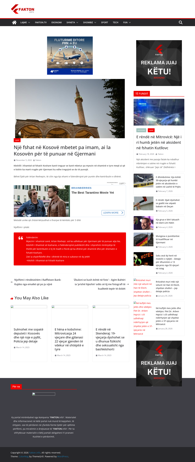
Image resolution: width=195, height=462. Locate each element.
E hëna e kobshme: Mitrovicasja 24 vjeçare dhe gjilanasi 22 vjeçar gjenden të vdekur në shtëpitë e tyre (69, 339)
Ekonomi (56, 22)
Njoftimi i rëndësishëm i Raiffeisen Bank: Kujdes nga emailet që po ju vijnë (37, 282)
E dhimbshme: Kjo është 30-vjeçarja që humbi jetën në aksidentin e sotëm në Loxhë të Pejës (168, 182)
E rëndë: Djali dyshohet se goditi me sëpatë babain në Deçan (168, 203)
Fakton (38, 160)
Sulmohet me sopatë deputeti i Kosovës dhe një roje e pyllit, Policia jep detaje (28, 335)
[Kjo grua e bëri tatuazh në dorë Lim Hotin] (143, 223)
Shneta (71, 22)
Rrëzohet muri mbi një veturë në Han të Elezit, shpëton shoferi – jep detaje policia (168, 286)
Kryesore (141, 130)
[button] (28, 22)
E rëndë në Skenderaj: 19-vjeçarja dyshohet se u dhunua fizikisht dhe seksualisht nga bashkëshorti (110, 339)
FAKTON (54, 417)
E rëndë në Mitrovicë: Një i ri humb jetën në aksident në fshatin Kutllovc (158, 142)
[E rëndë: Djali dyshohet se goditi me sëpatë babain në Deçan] (143, 205)
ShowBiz (88, 22)
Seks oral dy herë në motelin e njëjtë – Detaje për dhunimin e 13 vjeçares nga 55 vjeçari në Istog (168, 262)
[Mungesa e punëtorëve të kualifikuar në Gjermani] (143, 241)
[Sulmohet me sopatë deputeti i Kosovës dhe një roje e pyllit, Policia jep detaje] (29, 307)
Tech (115, 22)
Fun (125, 22)
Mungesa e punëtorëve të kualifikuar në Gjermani (167, 239)
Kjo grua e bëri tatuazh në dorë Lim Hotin (167, 221)
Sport (104, 22)
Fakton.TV (41, 22)
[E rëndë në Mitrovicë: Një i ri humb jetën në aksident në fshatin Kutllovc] (159, 112)
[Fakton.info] (14, 22)
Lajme (23, 22)
